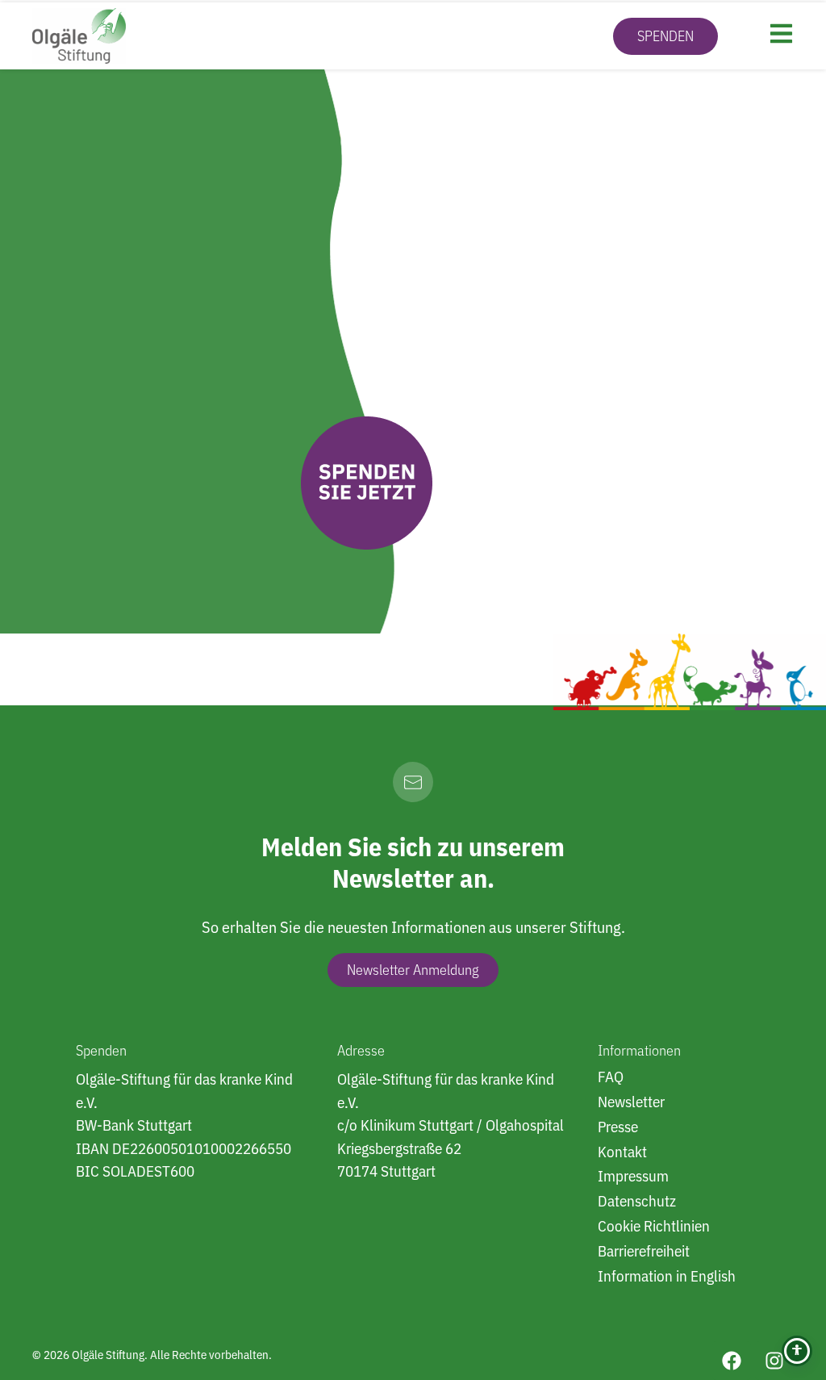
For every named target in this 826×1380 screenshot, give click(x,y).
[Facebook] (731, 1360)
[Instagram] (774, 1360)
